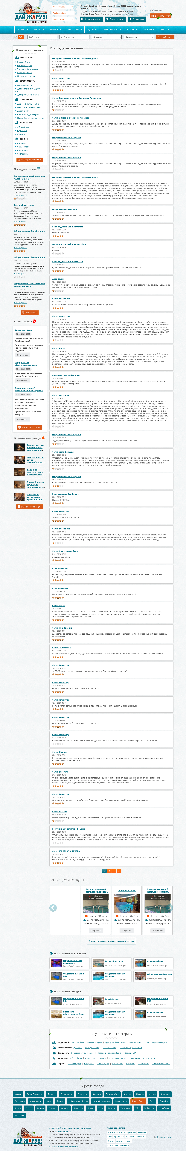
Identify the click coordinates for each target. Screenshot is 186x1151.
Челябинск (164, 1108)
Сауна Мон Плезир (61, 647)
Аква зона (71, 29)
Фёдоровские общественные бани (26, 363)
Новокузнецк (121, 1101)
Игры (161, 29)
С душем (21, 134)
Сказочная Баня (23, 329)
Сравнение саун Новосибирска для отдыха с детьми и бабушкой (35, 450)
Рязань (40, 1108)
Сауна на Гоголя (60, 772)
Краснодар (19, 1101)
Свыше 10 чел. (109, 1047)
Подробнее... (22, 355)
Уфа (137, 1108)
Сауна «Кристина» (24, 205)
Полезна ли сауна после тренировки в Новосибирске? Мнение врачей (35, 499)
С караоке (22, 143)
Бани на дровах (24, 72)
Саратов (65, 1108)
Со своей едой (74, 1063)
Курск (48, 1101)
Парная (53, 29)
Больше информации (31, 506)
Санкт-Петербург (34, 1094)
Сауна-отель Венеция (63, 452)
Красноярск (35, 1101)
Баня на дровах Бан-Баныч (65, 494)
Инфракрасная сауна (27, 76)
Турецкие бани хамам (27, 69)
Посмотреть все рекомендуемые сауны (111, 941)
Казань (152, 1094)
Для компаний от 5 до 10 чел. (27, 89)
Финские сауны (24, 65)
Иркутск (140, 1094)
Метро (36, 29)
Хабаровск (149, 1108)
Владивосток (67, 1094)
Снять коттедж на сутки (28, 114)
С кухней (130, 1063)
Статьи (110, 1141)
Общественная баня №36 (159, 974)
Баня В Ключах (112, 999)
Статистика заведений (118, 1145)
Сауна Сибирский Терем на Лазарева (70, 118)
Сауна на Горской (61, 298)
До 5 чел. (78, 1047)
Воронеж (96, 1094)
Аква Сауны (58, 279)
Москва (17, 1094)
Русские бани (23, 62)
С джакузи (22, 130)
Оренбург (164, 1101)
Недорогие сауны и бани (29, 107)
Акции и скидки (123, 1141)
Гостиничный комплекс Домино (68, 829)
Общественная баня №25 (64, 209)
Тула (100, 1108)
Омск (152, 1101)
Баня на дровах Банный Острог (67, 226)
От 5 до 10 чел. (92, 1047)
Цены (89, 29)
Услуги (146, 29)
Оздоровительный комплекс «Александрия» (29, 177)
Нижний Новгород (101, 1101)
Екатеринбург (112, 1094)
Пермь (17, 1108)
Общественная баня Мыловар (115, 974)
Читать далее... (20, 195)
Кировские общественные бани (73, 1012)
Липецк (60, 1101)
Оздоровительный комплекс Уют (69, 244)
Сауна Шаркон (59, 752)
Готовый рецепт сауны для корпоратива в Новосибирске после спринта (35, 487)
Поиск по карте (117, 19)
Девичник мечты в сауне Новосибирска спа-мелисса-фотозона (35, 474)
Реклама (142, 1132)
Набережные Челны (78, 1101)
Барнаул (52, 1094)
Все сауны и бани (93, 19)
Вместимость (108, 29)
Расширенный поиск (31, 159)
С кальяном (22, 153)
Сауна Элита (58, 348)
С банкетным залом (161, 1063)
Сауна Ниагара (59, 811)
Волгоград (82, 1094)
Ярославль (19, 1115)
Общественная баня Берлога (29, 231)
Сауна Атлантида (60, 511)
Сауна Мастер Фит (61, 395)
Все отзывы (31, 312)
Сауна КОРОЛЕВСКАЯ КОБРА (66, 851)
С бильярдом (23, 146)
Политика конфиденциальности (63, 1146)
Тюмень (111, 1108)
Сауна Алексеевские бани (65, 551)
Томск (90, 1108)
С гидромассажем (117, 1058)
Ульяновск (125, 1108)
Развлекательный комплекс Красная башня (96, 890)
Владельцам (138, 19)
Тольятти (78, 1108)
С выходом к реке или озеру (142, 1058)
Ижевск (127, 1094)
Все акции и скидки (31, 427)
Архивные (119, 1136)
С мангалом (22, 150)
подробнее (65, 930)
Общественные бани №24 (73, 974)
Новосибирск (138, 1101)
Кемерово (165, 1094)
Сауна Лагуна (58, 605)
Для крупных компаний (28, 94)
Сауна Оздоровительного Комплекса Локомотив (76, 98)
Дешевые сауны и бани (28, 104)
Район (19, 29)
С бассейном (23, 127)
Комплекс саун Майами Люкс (67, 375)
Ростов (29, 1108)
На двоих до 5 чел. (26, 85)
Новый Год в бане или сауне (30, 118)
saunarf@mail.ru (63, 1131)
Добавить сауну (162, 16)
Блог (109, 1136)
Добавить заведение (136, 1136)
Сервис (129, 29)
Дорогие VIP (22, 111)
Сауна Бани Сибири (62, 628)
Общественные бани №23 (157, 999)
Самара (52, 1108)
